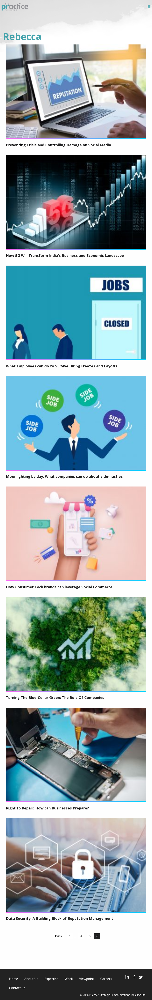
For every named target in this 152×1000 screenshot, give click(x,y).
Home (13, 979)
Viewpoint (86, 979)
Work (69, 979)
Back (58, 936)
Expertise (51, 979)
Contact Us (17, 988)
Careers (106, 979)
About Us (31, 979)
